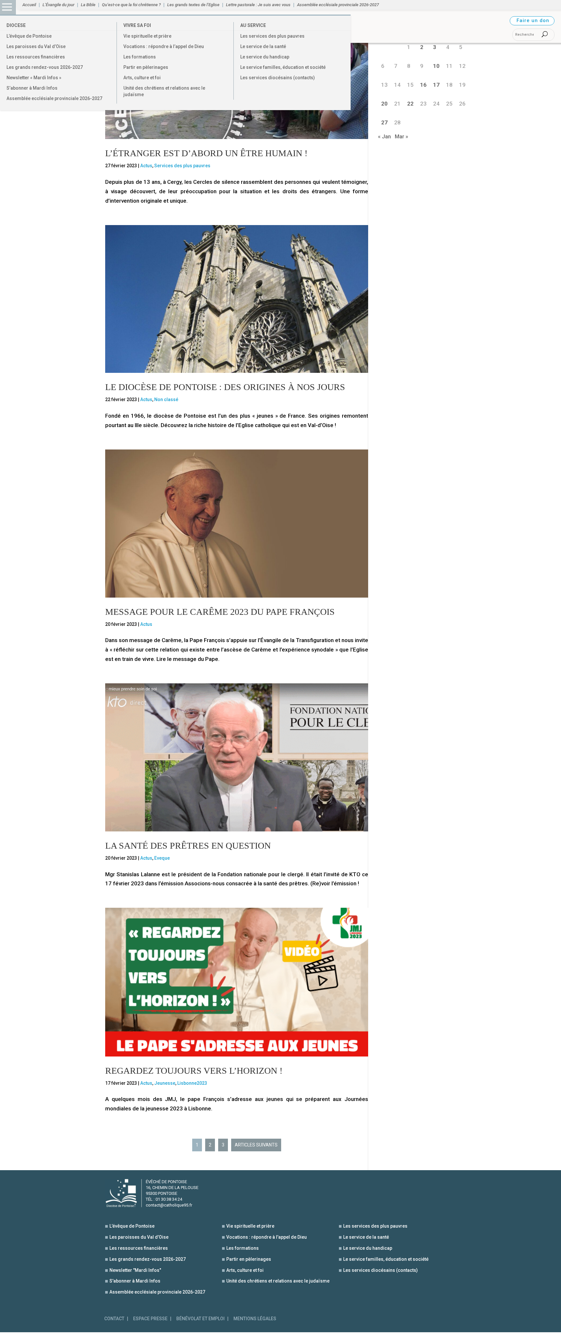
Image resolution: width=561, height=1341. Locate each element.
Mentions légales (254, 1318)
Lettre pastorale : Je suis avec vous (258, 5)
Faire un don (533, 20)
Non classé (166, 399)
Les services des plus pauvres (272, 36)
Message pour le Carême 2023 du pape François (220, 612)
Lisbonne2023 (192, 1083)
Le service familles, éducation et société (283, 67)
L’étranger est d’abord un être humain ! (206, 153)
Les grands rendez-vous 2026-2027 (44, 67)
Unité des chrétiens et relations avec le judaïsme (164, 91)
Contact (114, 1318)
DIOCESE (16, 25)
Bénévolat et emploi (200, 1318)
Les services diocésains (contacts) (277, 77)
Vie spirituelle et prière (147, 36)
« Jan (384, 136)
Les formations (139, 56)
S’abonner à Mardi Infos (31, 88)
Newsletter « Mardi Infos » (33, 77)
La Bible (88, 5)
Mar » (401, 136)
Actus (146, 165)
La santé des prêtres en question (188, 846)
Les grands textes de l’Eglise (193, 5)
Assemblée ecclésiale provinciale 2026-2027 (54, 98)
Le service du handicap (264, 56)
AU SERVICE (253, 25)
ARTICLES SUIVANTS (256, 1144)
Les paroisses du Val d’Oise (36, 46)
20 (384, 103)
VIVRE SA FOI (137, 25)
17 (436, 85)
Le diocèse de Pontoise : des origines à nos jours (225, 387)
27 (384, 122)
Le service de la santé (263, 46)
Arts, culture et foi (142, 77)
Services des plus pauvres (182, 165)
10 (436, 66)
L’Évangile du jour (58, 5)
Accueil (29, 5)
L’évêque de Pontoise (29, 36)
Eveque (162, 858)
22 (410, 103)
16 (423, 85)
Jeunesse (164, 1083)
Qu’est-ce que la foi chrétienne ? (131, 5)
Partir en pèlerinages (145, 67)
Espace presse (150, 1318)
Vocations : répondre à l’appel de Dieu (163, 46)
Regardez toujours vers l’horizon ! (193, 1071)
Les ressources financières (35, 56)
